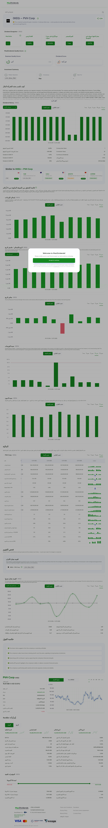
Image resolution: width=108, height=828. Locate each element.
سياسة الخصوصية (56, 266)
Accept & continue (54, 260)
